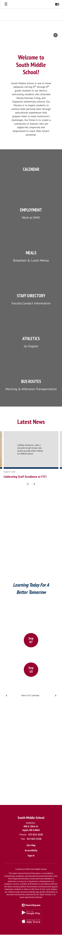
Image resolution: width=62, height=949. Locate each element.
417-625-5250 (35, 834)
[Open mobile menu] (6, 4)
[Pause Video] (55, 35)
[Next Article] (34, 484)
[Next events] (55, 695)
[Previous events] (6, 695)
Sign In (31, 855)
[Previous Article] (28, 484)
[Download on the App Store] (31, 921)
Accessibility (31, 850)
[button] (57, 4)
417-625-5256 (34, 838)
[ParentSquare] (31, 905)
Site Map (31, 845)
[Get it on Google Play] (31, 912)
